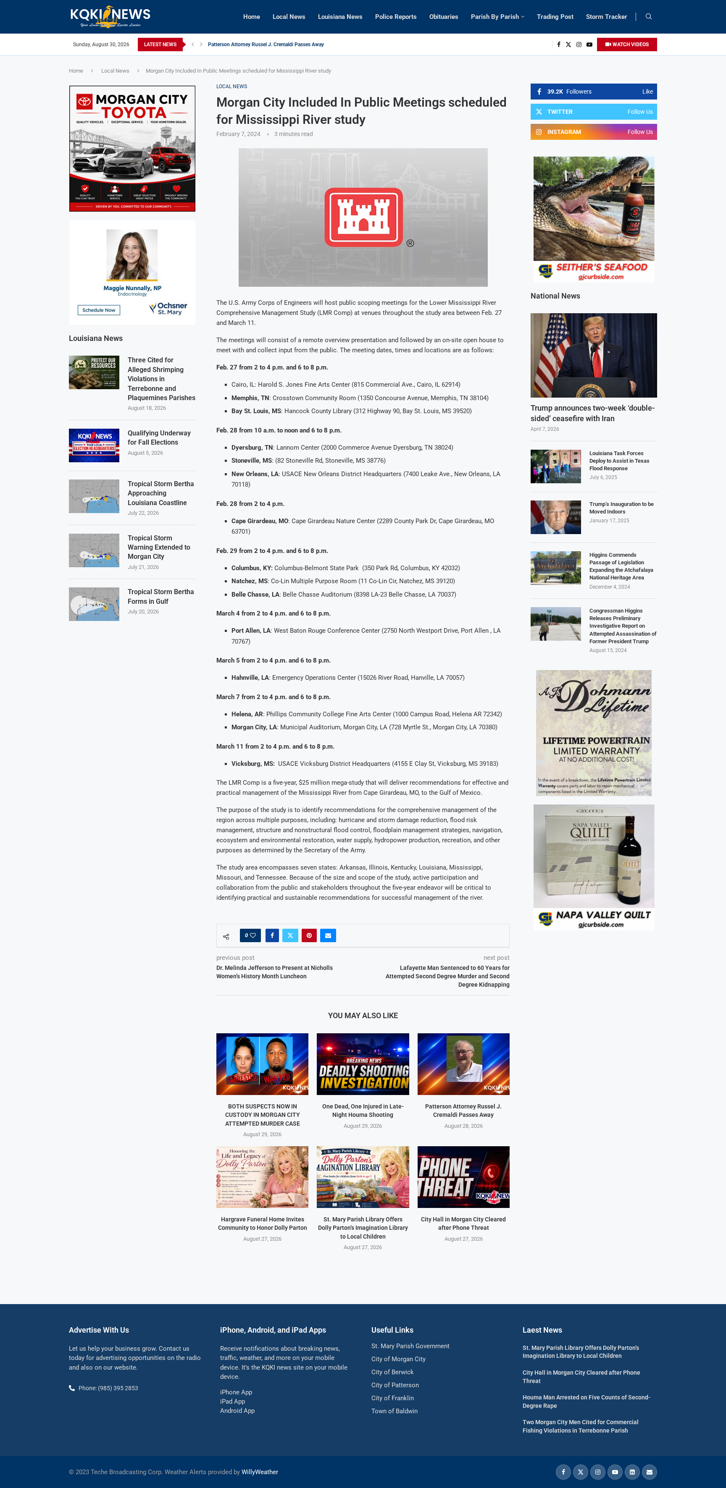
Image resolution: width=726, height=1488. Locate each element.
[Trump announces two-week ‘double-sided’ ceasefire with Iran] (594, 355)
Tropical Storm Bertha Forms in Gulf (161, 596)
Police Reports (396, 17)
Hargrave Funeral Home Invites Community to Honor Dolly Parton (281, 44)
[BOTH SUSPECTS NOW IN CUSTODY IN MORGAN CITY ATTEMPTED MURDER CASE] (262, 1064)
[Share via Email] (328, 935)
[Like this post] (253, 935)
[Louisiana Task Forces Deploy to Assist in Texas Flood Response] (556, 466)
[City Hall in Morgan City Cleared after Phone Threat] (464, 1177)
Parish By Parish (495, 17)
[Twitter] (568, 44)
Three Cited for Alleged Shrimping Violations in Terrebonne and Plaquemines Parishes (161, 379)
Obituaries (443, 17)
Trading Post (555, 17)
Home (251, 17)
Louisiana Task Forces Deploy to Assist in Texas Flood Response (619, 461)
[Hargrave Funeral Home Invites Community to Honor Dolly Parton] (262, 1177)
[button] (192, 44)
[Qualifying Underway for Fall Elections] (94, 445)
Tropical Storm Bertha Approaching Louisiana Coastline (161, 493)
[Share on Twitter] (290, 935)
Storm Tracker (606, 17)
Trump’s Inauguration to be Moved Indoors (621, 508)
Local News (289, 17)
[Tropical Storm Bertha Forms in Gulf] (94, 604)
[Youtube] (589, 44)
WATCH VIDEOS (630, 44)
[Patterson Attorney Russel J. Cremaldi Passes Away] (464, 1064)
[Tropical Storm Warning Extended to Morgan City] (94, 550)
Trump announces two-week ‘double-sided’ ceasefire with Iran (593, 413)
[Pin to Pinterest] (309, 935)
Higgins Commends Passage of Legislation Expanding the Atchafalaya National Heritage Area (621, 566)
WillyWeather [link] (260, 1472)
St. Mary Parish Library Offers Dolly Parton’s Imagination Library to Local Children (363, 1228)
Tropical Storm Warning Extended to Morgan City (159, 547)
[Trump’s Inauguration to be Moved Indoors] (556, 517)
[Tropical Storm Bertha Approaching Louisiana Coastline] (94, 496)
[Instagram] (579, 44)
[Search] (648, 16)
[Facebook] (559, 44)
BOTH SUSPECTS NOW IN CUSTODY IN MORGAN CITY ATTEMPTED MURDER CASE (262, 1115)
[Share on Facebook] (272, 935)
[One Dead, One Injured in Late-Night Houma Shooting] (363, 1064)
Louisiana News (340, 17)
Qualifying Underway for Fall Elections (159, 437)
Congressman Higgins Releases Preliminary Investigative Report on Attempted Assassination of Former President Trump (623, 626)
